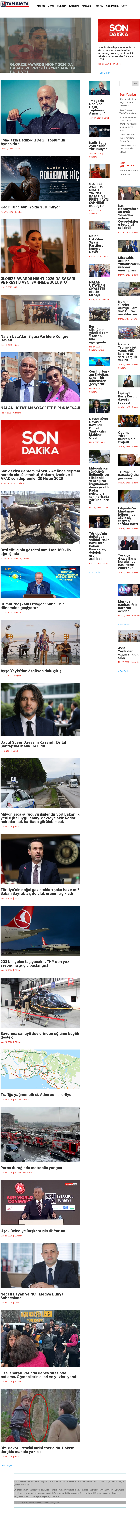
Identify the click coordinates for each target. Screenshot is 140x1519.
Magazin (86, 6)
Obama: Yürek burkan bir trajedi (126, 437)
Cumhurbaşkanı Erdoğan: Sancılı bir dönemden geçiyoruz (32, 606)
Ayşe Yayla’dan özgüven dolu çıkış (31, 671)
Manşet (41, 6)
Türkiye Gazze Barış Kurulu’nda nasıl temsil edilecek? (127, 561)
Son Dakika (112, 6)
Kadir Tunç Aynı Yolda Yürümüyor (30, 207)
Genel (51, 6)
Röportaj (98, 6)
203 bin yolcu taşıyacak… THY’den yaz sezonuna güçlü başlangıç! (35, 963)
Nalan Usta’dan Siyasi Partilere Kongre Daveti (34, 338)
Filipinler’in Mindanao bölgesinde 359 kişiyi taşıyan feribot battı (128, 516)
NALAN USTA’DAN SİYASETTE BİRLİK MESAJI (44, 66)
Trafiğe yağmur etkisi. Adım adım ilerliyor (37, 1095)
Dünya (135, 232)
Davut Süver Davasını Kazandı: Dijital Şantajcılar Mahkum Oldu (33, 744)
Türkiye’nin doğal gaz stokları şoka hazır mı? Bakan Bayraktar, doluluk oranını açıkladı (40, 892)
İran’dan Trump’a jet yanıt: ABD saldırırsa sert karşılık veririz (127, 352)
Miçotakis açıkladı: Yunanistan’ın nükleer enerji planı (129, 263)
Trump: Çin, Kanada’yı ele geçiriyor (128, 475)
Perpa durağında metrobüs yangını (31, 1168)
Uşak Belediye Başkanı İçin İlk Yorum (33, 1231)
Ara (135, 83)
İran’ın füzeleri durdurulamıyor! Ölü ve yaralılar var (128, 307)
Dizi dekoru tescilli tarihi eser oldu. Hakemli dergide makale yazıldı (38, 1450)
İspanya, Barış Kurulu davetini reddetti (128, 398)
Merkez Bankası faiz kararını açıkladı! (127, 606)
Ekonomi (74, 6)
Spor (124, 6)
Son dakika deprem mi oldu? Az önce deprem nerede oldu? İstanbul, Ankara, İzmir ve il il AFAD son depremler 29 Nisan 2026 (117, 53)
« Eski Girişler (104, 72)
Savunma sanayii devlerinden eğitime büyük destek (40, 1035)
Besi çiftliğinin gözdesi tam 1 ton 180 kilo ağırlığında (36, 552)
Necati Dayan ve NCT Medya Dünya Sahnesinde (32, 1296)
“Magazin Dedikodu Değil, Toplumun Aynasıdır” (33, 142)
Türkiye (25, 558)
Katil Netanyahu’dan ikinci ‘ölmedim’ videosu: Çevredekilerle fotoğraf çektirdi (128, 216)
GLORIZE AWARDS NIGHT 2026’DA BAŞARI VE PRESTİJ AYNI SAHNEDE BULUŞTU (38, 280)
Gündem (61, 6)
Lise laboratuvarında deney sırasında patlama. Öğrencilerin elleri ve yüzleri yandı (39, 1375)
